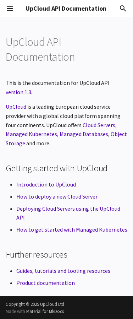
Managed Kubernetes (31, 133)
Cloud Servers (99, 125)
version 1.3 (18, 92)
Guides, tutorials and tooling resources (63, 270)
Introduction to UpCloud (46, 184)
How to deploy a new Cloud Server (57, 196)
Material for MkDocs (45, 311)
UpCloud (16, 106)
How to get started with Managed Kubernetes (71, 229)
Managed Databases (84, 133)
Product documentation (45, 282)
